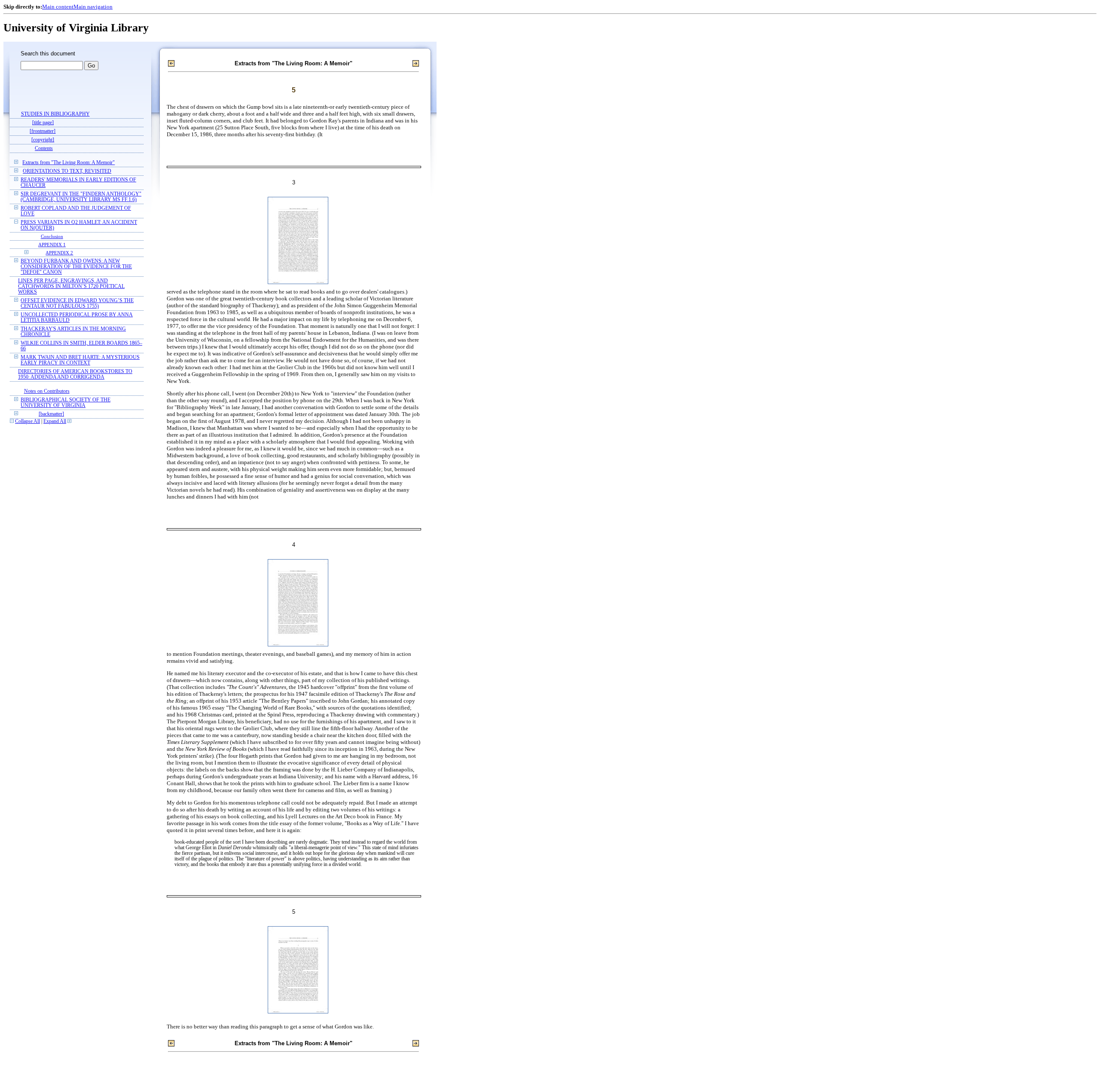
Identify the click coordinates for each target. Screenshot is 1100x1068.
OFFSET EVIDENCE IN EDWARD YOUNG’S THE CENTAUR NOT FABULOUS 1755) (77, 303)
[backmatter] (51, 414)
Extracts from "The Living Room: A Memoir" (68, 162)
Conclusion (52, 236)
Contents (44, 148)
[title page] (43, 122)
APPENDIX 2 (59, 252)
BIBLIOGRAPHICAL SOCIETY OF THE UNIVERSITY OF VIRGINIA (65, 402)
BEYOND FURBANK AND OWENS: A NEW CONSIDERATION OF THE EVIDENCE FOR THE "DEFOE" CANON (76, 266)
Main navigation (93, 6)
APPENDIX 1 (52, 244)
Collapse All (27, 421)
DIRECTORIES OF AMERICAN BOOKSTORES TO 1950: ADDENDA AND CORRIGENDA (75, 374)
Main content (57, 6)
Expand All (54, 421)
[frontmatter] (42, 131)
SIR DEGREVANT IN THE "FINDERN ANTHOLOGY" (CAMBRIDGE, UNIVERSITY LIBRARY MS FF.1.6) (81, 196)
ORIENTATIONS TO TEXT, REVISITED (67, 171)
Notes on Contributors (47, 391)
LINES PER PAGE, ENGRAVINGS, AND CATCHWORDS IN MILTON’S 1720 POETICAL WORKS (71, 286)
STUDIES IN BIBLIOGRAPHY (55, 114)
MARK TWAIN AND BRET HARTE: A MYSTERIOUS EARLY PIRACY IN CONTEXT (80, 360)
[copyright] (42, 140)
